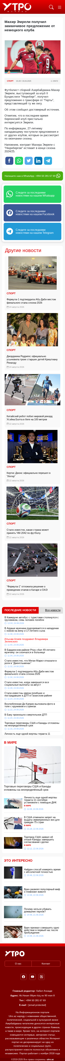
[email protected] (37, 1005)
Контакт (46, 963)
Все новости (52, 610)
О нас (18, 963)
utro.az (50, 1059)
